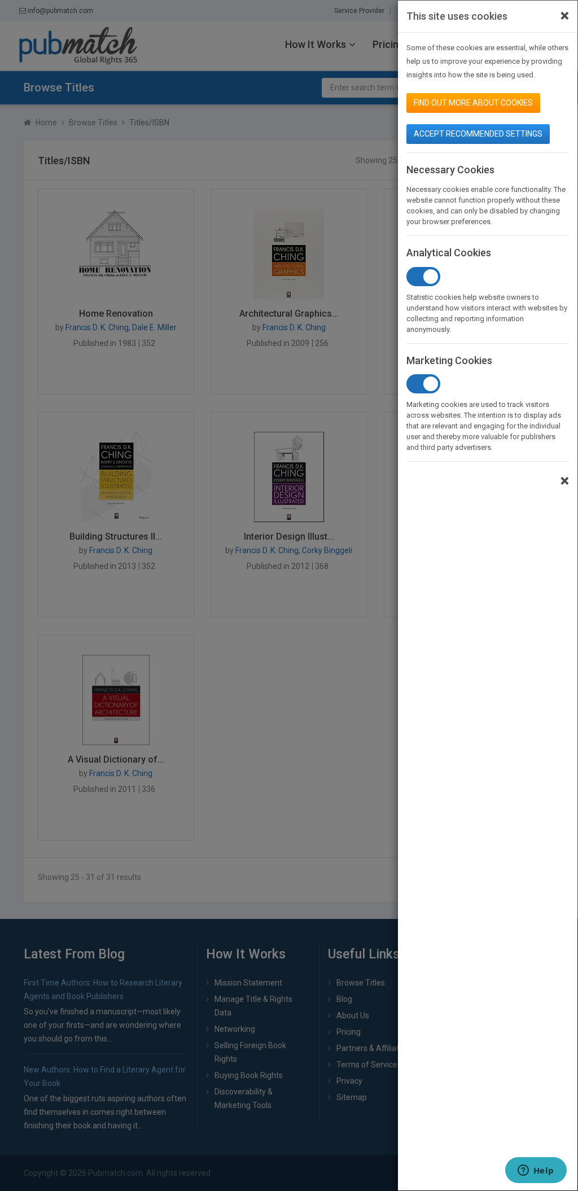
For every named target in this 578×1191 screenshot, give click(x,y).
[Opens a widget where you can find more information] (536, 1171)
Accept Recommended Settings (478, 133)
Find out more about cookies (473, 102)
